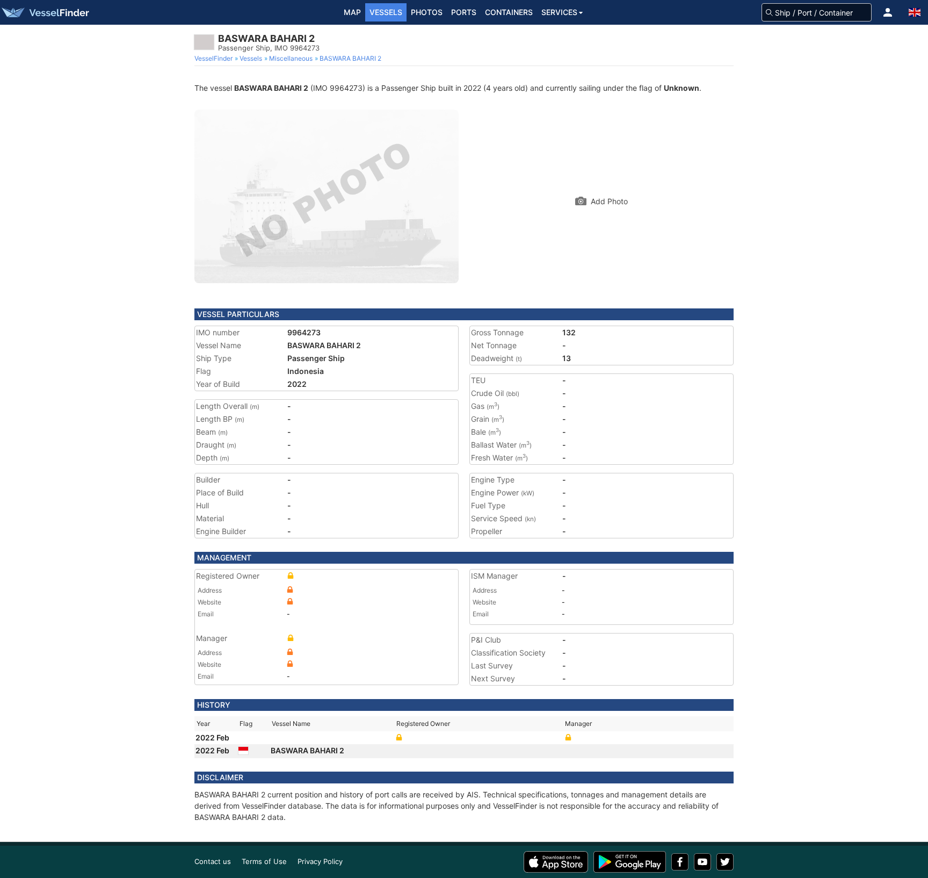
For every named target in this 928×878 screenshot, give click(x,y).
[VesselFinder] (44, 12)
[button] (887, 12)
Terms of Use (264, 861)
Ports (463, 12)
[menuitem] (214, 58)
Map (352, 12)
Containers (509, 12)
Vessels (385, 12)
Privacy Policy (320, 861)
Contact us (212, 861)
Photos (427, 12)
